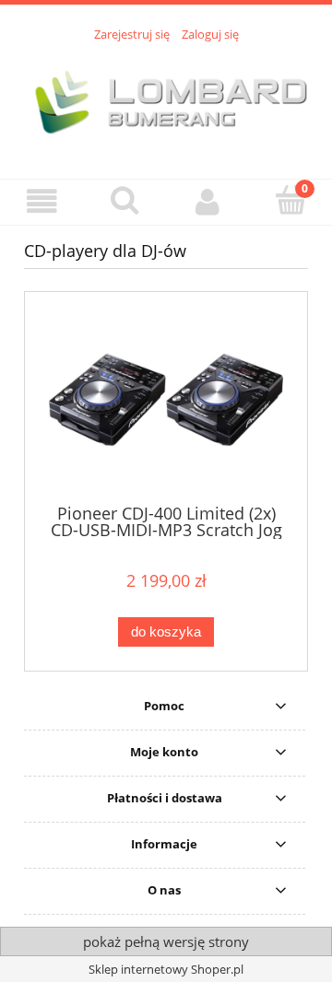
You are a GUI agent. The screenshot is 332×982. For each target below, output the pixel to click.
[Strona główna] (166, 100)
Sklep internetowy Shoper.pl (166, 969)
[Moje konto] (207, 201)
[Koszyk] (290, 200)
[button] (41, 201)
